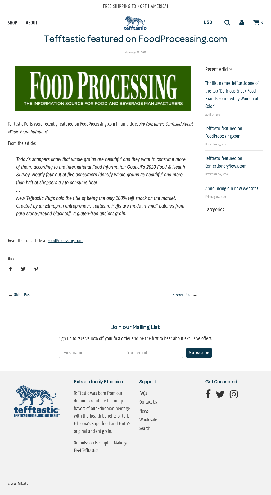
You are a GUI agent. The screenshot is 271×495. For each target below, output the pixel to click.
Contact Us (148, 402)
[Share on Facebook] (12, 269)
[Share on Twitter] (23, 269)
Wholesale (148, 419)
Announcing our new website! (231, 188)
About (31, 22)
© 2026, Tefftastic (18, 483)
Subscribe (199, 352)
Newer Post (182, 294)
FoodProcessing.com (65, 240)
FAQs (143, 393)
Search (145, 428)
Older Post (22, 294)
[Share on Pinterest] (36, 269)
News (144, 411)
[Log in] (241, 22)
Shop (12, 22)
